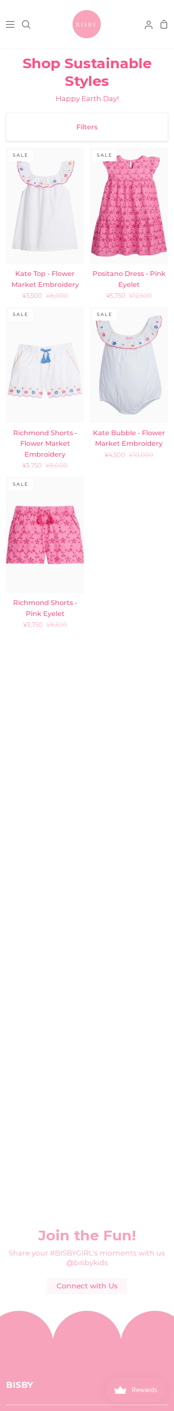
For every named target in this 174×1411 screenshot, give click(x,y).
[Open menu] (7, 24)
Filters (87, 127)
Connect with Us (87, 1286)
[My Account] (145, 24)
